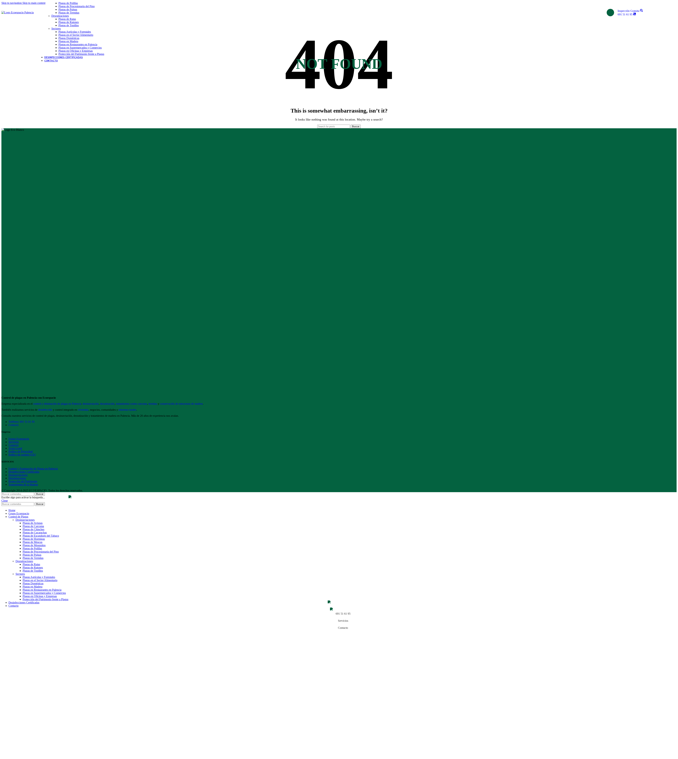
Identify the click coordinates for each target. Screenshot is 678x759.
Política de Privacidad (20, 451)
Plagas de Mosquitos (34, 545)
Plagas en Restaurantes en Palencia (77, 44)
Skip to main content (33, 2)
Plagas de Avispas (33, 522)
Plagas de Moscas (32, 542)
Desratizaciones (60, 15)
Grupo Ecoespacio (18, 438)
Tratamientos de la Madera (23, 484)
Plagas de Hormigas (34, 538)
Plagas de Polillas (68, 3)
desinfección (45, 409)
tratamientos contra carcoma (131, 403)
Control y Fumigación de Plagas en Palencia (33, 468)
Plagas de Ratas (67, 18)
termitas (152, 403)
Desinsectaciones (18, 474)
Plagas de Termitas (68, 12)
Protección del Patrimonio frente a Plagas (81, 53)
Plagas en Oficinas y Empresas (75, 50)
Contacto (13, 424)
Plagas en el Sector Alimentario (75, 34)
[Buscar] (610, 12)
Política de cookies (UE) (22, 454)
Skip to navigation (11, 2)
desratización (107, 403)
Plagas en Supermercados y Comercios (80, 47)
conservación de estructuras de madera (181, 403)
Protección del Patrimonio (22, 481)
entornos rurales (127, 409)
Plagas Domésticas (68, 38)
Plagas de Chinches (33, 529)
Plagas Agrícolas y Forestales (74, 31)
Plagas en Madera (68, 41)
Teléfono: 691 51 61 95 (21, 421)
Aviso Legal (15, 448)
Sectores (56, 28)
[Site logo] (17, 12)
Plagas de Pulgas (67, 9)
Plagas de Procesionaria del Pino (76, 6)
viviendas (83, 409)
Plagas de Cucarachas (35, 532)
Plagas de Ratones (68, 22)
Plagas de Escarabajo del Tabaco (41, 535)
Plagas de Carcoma (33, 526)
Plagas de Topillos (68, 25)
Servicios (13, 441)
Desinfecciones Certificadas (23, 471)
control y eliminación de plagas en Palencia (57, 403)
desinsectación (91, 403)
